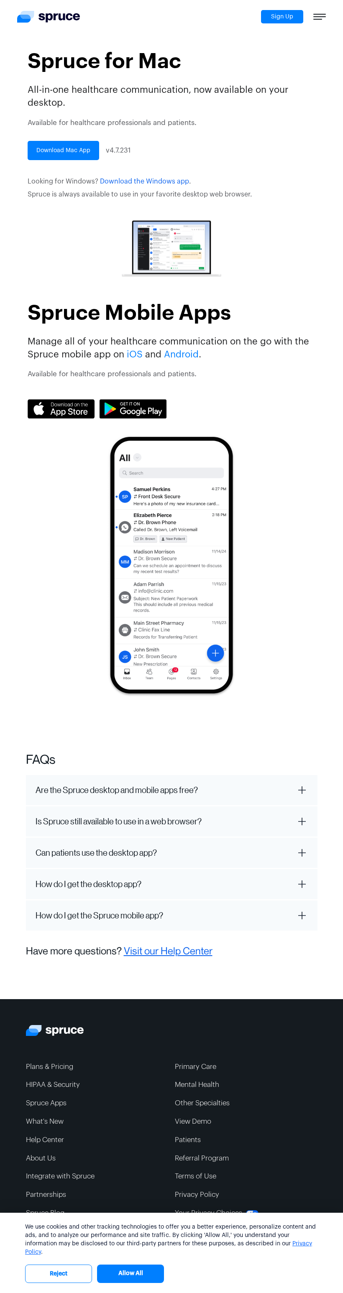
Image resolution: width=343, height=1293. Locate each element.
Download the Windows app (144, 181)
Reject (58, 1274)
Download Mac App (63, 150)
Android (181, 354)
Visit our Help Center (168, 951)
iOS (135, 354)
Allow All (130, 1273)
